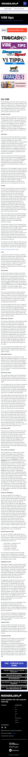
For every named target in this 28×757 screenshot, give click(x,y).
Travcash (17, 722)
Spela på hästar (8, 8)
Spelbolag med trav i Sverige (16, 30)
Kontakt (16, 720)
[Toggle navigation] (24, 3)
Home (3, 12)
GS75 (16, 713)
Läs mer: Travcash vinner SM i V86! (10, 249)
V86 (16, 709)
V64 (16, 711)
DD (15, 715)
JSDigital (14, 733)
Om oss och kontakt (19, 8)
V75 (16, 707)
